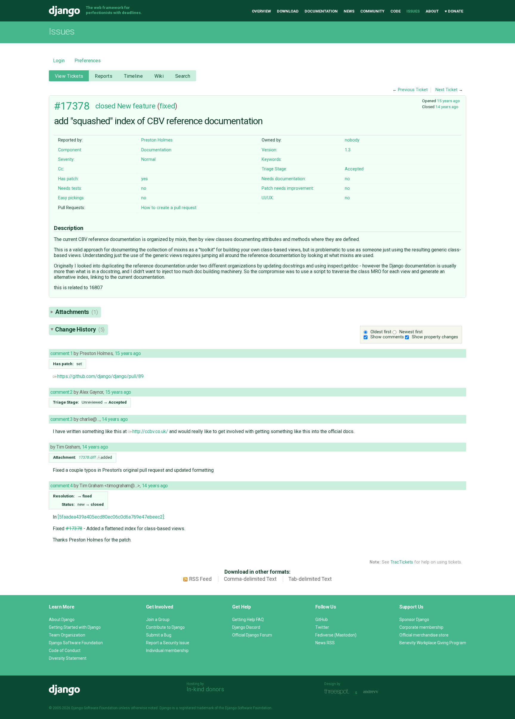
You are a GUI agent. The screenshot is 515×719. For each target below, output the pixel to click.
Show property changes (435, 337)
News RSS (325, 642)
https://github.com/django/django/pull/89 (100, 376)
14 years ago (446, 106)
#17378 (71, 106)
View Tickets (69, 76)
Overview (261, 11)
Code (395, 11)
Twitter (322, 627)
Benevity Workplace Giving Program (432, 642)
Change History (80, 329)
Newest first (411, 331)
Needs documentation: (284, 178)
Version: (269, 149)
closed (105, 106)
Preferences (88, 60)
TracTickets (401, 562)
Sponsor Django (414, 619)
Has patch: (68, 178)
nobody (352, 140)
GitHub (321, 619)
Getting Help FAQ (248, 619)
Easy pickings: (71, 197)
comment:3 (61, 419)
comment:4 (61, 485)
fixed (167, 106)
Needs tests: (70, 188)
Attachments (76, 311)
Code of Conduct (64, 650)
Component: (70, 149)
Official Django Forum (252, 635)
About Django (62, 619)
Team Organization (67, 635)
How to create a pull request (168, 207)
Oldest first (380, 331)
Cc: (61, 169)
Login (59, 60)
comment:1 (61, 353)
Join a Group (158, 619)
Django (64, 11)
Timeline (133, 76)
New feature (136, 106)
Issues (413, 11)
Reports (103, 76)
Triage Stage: (274, 169)
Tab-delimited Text (310, 579)
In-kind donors (205, 689)
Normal (148, 159)
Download (288, 11)
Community (372, 11)
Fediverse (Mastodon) (335, 635)
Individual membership (167, 650)
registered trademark (196, 708)
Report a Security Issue (167, 642)
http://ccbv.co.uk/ (150, 431)
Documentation (321, 11)
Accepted (354, 169)
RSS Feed (200, 579)
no (347, 178)
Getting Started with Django (75, 627)
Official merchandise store (424, 635)
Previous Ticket (413, 89)
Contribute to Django (165, 627)
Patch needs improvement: (288, 188)
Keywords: (272, 159)
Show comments (387, 337)
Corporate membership (421, 627)
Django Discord (246, 627)
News (349, 11)
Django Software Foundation (76, 642)
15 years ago (448, 100)
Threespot (338, 692)
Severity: (66, 159)
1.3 (347, 149)
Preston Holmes (157, 140)
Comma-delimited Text (250, 579)
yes (144, 178)
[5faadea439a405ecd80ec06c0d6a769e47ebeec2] (111, 517)
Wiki (159, 76)
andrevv (377, 692)
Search (182, 76)
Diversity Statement (67, 658)
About (432, 11)
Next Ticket (446, 89)
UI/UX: (268, 197)
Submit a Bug (158, 635)
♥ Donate (454, 11)
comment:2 (61, 392)
